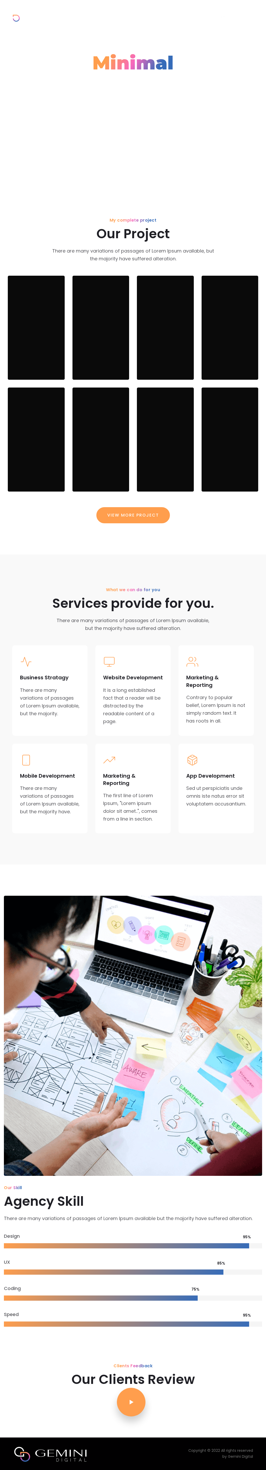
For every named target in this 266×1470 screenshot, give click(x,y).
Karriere (182, 16)
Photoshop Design (99, 458)
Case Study (30, 369)
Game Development (35, 340)
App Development (35, 452)
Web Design (220, 346)
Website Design (158, 458)
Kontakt (203, 16)
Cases (140, 16)
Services (160, 16)
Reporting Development (100, 340)
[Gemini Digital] (34, 16)
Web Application (229, 458)
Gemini (121, 16)
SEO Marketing (162, 346)
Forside (101, 16)
